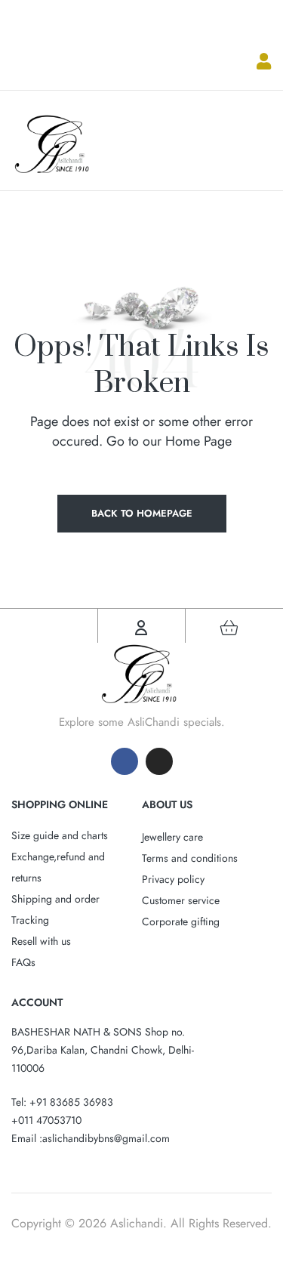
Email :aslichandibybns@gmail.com (90, 1138)
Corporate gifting (181, 921)
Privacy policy (173, 879)
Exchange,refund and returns (58, 867)
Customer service (181, 900)
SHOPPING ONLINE (59, 804)
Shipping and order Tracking (55, 909)
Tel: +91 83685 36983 (62, 1102)
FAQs (23, 962)
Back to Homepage (141, 513)
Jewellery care (172, 836)
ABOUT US (167, 804)
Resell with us (41, 941)
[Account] (141, 627)
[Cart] (228, 627)
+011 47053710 (46, 1120)
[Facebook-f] (124, 761)
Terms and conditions (190, 858)
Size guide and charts (59, 835)
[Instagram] (159, 761)
